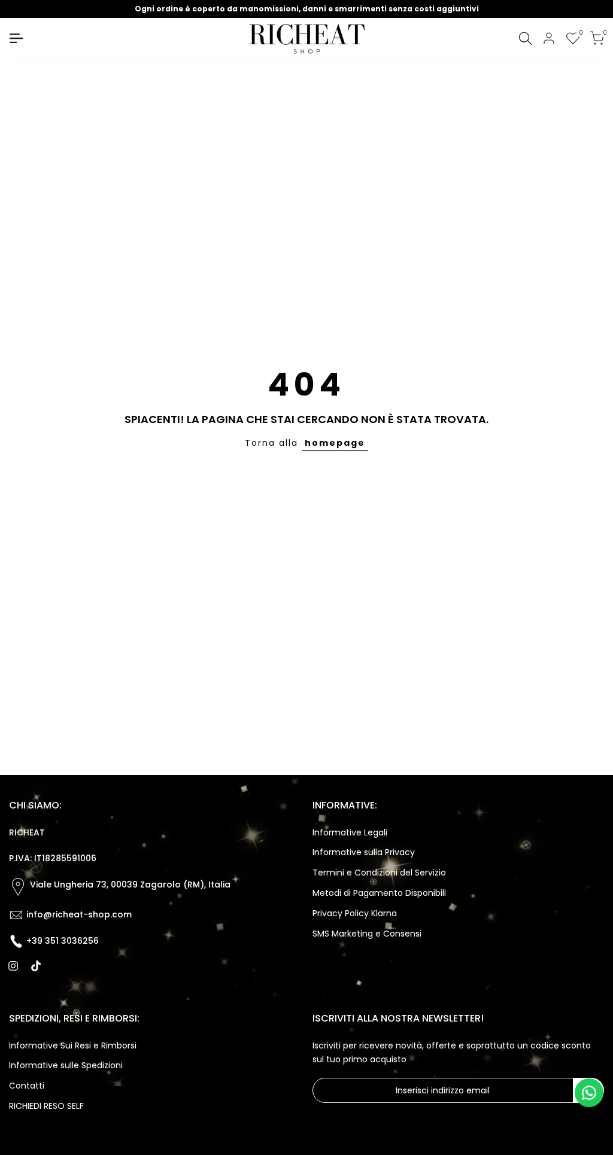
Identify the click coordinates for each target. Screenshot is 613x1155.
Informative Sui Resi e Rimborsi (72, 1045)
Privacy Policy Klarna (354, 913)
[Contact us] (589, 1092)
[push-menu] (16, 38)
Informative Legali (349, 832)
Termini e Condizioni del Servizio (379, 873)
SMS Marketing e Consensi (366, 934)
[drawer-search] (525, 38)
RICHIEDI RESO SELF (46, 1106)
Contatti (26, 1086)
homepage (335, 443)
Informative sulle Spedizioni (66, 1065)
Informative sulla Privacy (363, 852)
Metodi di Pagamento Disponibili (379, 893)
